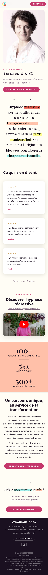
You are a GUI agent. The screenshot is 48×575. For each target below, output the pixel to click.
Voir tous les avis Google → (24, 281)
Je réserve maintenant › (24, 509)
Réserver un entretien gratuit (21, 89)
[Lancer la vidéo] (24, 324)
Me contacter (24, 538)
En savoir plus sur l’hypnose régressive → (24, 309)
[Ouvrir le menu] (26, 4)
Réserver (38, 4)
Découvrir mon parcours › (24, 466)
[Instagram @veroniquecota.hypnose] (24, 544)
